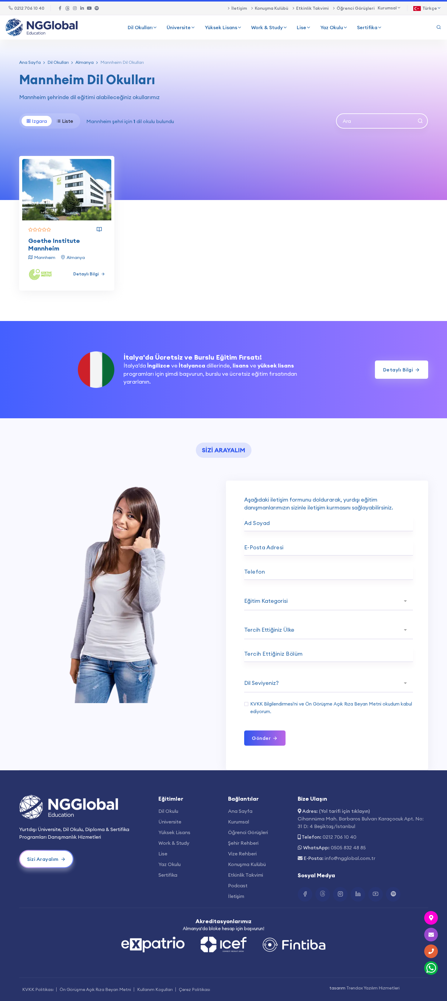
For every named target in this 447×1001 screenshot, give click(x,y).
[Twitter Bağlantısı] (67, 8)
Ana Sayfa (30, 62)
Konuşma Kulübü (271, 8)
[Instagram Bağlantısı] (75, 8)
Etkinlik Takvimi (312, 8)
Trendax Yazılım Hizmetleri (373, 988)
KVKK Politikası (38, 989)
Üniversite (179, 27)
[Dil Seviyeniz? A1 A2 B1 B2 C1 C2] (328, 683)
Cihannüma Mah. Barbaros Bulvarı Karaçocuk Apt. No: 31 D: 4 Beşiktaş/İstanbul (361, 822)
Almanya (84, 62)
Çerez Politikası (194, 989)
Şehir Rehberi (243, 843)
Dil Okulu (168, 811)
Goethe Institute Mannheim (54, 244)
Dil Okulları (140, 27)
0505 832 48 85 (348, 847)
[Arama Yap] (439, 27)
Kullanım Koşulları (155, 989)
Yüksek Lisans (221, 27)
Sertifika (367, 27)
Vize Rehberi (242, 854)
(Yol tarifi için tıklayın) (344, 811)
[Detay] (99, 229)
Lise (301, 27)
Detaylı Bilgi (86, 274)
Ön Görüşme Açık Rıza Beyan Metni (343, 704)
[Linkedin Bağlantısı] (82, 8)
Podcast (238, 885)
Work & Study (267, 27)
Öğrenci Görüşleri (356, 8)
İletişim (239, 8)
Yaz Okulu (331, 27)
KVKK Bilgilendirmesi (271, 704)
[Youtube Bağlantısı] (89, 8)
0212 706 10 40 (29, 8)
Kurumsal (238, 822)
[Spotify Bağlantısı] (97, 8)
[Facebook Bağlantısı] (60, 8)
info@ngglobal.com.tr (350, 858)
